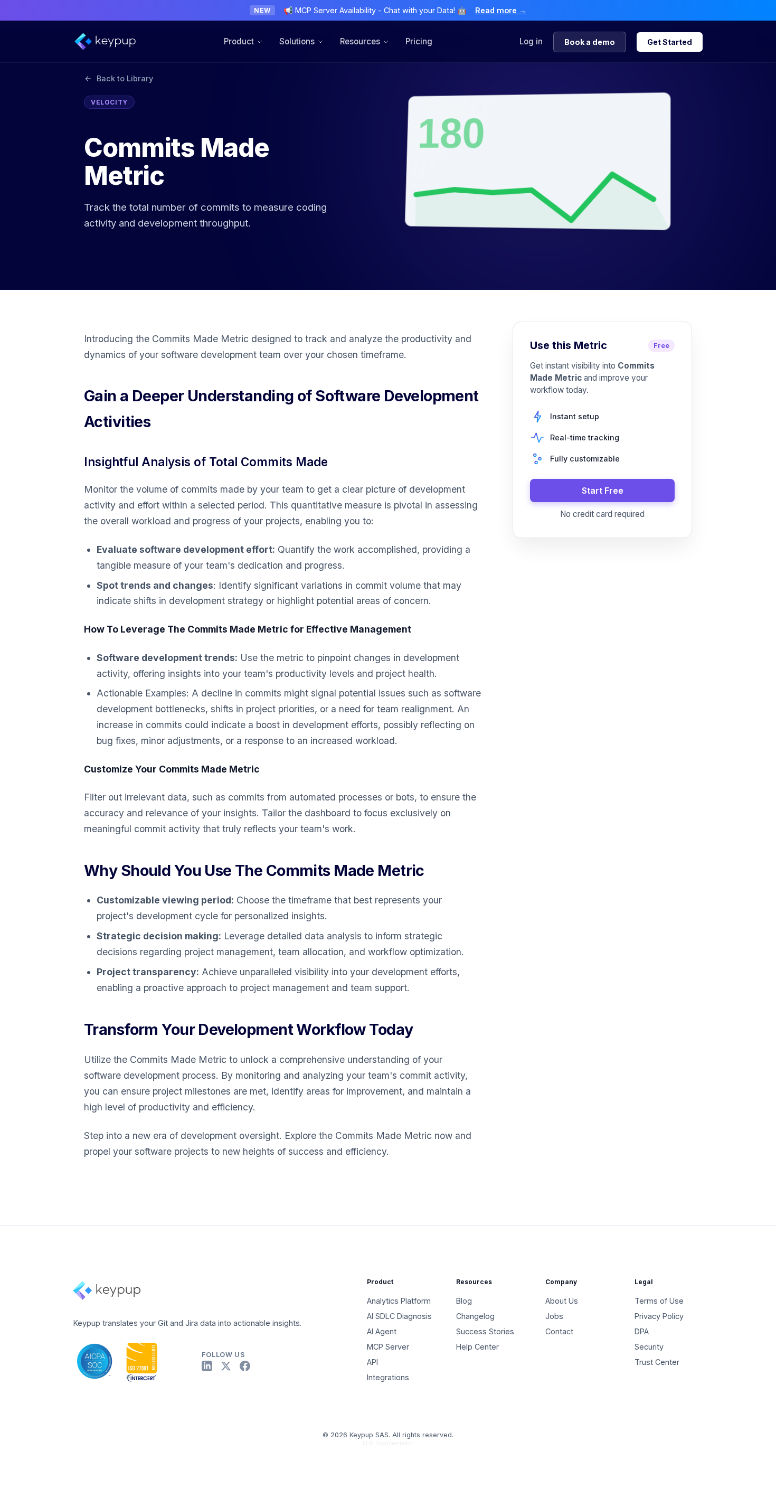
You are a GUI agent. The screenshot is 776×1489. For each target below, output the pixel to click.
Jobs (554, 1316)
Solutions (297, 41)
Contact (559, 1331)
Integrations (388, 1377)
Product (239, 41)
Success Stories (485, 1331)
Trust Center (657, 1362)
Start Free (602, 490)
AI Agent (381, 1331)
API (372, 1362)
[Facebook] (245, 1366)
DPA (642, 1331)
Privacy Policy (659, 1316)
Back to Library (125, 78)
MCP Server (388, 1346)
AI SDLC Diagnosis (399, 1316)
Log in (531, 41)
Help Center (477, 1346)
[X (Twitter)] (226, 1366)
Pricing (418, 41)
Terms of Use (659, 1300)
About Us (561, 1300)
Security (649, 1346)
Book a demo (589, 41)
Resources (360, 41)
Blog (464, 1300)
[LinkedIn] (207, 1366)
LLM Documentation (388, 1443)
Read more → (500, 10)
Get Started (669, 41)
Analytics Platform (399, 1300)
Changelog (475, 1316)
